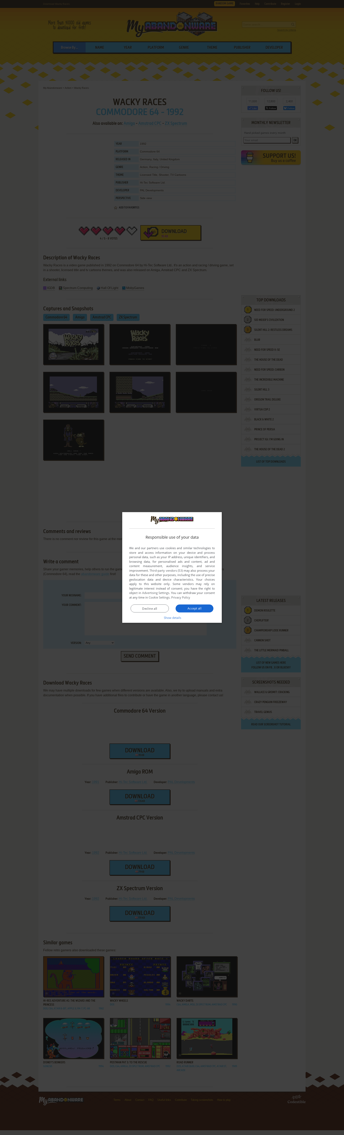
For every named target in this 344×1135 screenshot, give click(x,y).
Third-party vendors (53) (166, 570)
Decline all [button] (149, 608)
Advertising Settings (155, 593)
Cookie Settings (159, 597)
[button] (172, 617)
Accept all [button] (194, 608)
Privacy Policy (180, 597)
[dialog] (172, 567)
